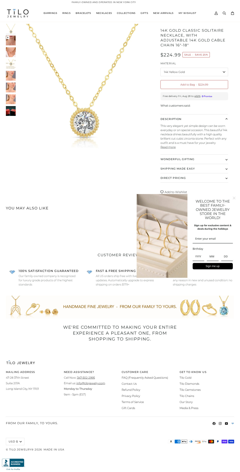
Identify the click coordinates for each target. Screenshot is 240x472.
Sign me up (213, 266)
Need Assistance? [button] (79, 372)
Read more (168, 147)
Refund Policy (131, 389)
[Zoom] (22, 149)
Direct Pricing (173, 178)
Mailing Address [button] (20, 372)
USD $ (13, 441)
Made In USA (54, 449)
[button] (50, 13)
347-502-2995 (86, 377)
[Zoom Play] (82, 90)
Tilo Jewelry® (21, 449)
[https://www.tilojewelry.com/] (232, 423)
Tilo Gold (185, 377)
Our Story (186, 402)
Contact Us (129, 383)
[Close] (234, 198)
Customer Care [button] (135, 372)
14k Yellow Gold (174, 72)
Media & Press (189, 408)
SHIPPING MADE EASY (177, 168)
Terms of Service (133, 402)
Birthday (198, 249)
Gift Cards (128, 408)
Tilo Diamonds (189, 383)
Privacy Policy (131, 396)
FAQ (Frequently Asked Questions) (145, 377)
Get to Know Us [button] (193, 372)
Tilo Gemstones (190, 389)
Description (171, 119)
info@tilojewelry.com (90, 383)
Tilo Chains (187, 396)
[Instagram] (220, 423)
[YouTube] (226, 423)
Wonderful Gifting (177, 159)
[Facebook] (214, 423)
